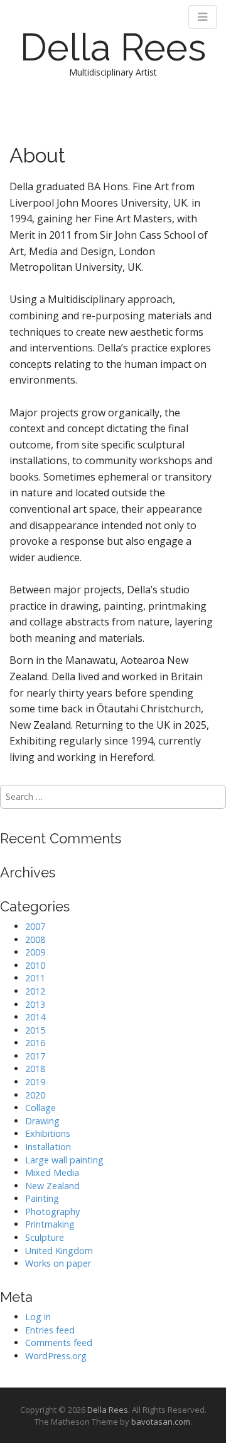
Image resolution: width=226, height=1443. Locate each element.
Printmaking (50, 1224)
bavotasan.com (160, 1421)
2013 (35, 1004)
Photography (52, 1212)
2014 (35, 1017)
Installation (48, 1147)
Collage (40, 1108)
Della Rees (113, 47)
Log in (38, 1317)
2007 (35, 926)
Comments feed (58, 1343)
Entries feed (50, 1330)
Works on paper (58, 1263)
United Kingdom (59, 1251)
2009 (35, 952)
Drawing (42, 1121)
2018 (35, 1069)
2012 (35, 991)
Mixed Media (52, 1172)
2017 (35, 1056)
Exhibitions (47, 1133)
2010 (35, 965)
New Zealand (52, 1186)
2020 (35, 1095)
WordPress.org (56, 1356)
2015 (35, 1030)
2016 (35, 1043)
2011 (35, 978)
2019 (35, 1082)
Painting (42, 1198)
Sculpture (44, 1237)
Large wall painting (64, 1160)
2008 (35, 939)
